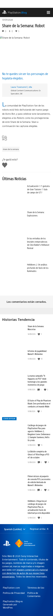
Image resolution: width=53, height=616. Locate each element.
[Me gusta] (39, 334)
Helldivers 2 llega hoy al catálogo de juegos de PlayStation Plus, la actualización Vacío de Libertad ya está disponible (39, 506)
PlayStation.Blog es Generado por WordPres (13, 604)
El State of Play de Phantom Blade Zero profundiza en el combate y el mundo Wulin (39, 403)
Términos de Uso (35, 587)
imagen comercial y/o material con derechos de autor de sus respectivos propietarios (25, 573)
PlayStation (17, 12)
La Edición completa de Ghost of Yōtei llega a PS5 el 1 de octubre (38, 454)
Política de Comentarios (33, 594)
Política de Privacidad (14, 592)
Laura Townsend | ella (21, 87)
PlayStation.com (11, 587)
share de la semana (11, 149)
